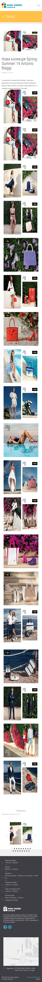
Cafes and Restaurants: (12, 889)
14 (22, 851)
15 (24, 851)
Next (35, 836)
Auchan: (7, 867)
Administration (9, 895)
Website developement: (33, 977)
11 (15, 851)
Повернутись (21, 811)
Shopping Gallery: (10, 860)
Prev (7, 836)
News (10, 17)
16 (26, 851)
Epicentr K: (8, 873)
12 (17, 851)
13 (19, 851)
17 (28, 851)
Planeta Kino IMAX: (11, 882)
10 (13, 851)
